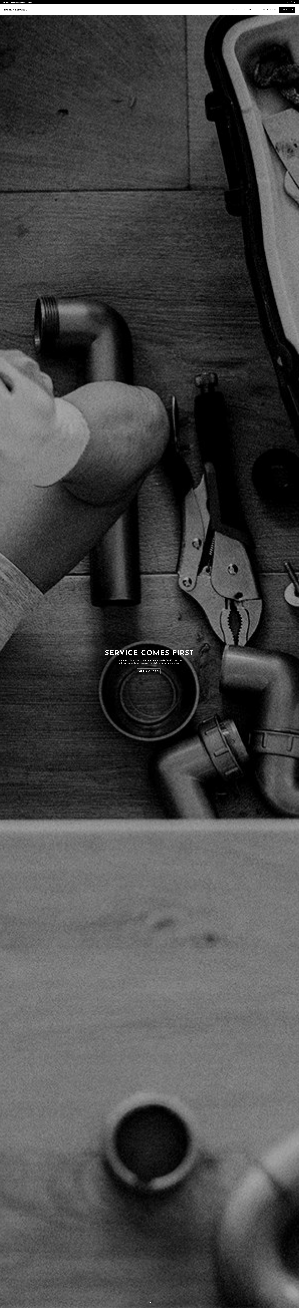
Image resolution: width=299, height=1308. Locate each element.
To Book (288, 10)
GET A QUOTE (148, 671)
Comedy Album (265, 10)
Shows (247, 10)
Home (235, 10)
